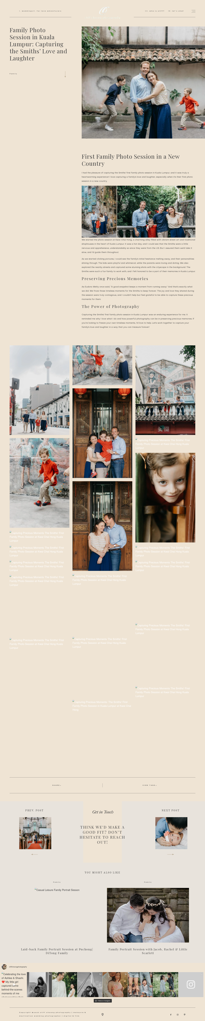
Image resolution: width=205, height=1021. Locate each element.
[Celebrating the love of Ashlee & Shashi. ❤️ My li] (14, 984)
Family (13, 73)
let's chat (177, 11)
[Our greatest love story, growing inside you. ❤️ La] (39, 984)
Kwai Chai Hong (124, 240)
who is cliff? (157, 11)
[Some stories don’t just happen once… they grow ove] (140, 984)
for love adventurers (49, 11)
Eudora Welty (92, 287)
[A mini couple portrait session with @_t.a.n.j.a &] (89, 984)
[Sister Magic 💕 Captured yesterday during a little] (165, 984)
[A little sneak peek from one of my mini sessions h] (115, 984)
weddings (27, 11)
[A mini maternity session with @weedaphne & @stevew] (64, 984)
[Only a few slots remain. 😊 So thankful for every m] (191, 984)
